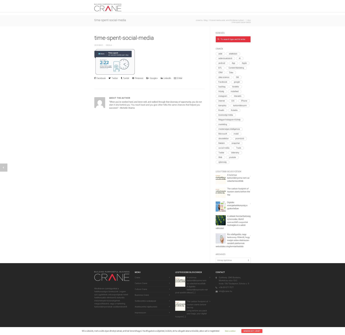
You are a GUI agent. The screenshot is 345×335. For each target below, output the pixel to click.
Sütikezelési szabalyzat (145, 301)
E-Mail (179, 78)
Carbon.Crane (141, 283)
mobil (236, 134)
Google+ (153, 78)
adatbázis (233, 54)
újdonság (222, 162)
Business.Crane (142, 295)
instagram (222, 96)
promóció (239, 138)
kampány (222, 105)
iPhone (244, 101)
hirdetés (235, 87)
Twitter (114, 78)
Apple (244, 63)
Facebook (101, 78)
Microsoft (222, 134)
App (233, 63)
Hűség (221, 91)
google (237, 82)
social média (223, 148)
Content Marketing (236, 68)
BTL (220, 68)
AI (240, 58)
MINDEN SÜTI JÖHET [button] (252, 331)
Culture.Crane (141, 289)
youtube (232, 157)
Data (231, 72)
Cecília (109, 45)
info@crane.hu (225, 291)
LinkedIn (167, 78)
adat (220, 54)
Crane (137, 277)
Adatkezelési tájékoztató (146, 307)
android (221, 63)
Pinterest (138, 78)
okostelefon (223, 138)
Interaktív (238, 96)
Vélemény (235, 153)
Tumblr (126, 78)
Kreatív (221, 110)
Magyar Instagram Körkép (229, 120)
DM (237, 77)
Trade (238, 148)
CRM (220, 72)
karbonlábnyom (240, 105)
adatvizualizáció (225, 58)
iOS (232, 101)
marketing (222, 124)
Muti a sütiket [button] (230, 331)
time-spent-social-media (124, 38)
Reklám (221, 143)
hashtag (221, 87)
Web (220, 157)
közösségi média (225, 115)
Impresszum (140, 312)
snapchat (236, 143)
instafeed (235, 91)
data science (223, 77)
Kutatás (234, 110)
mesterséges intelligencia (229, 129)
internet (221, 101)
